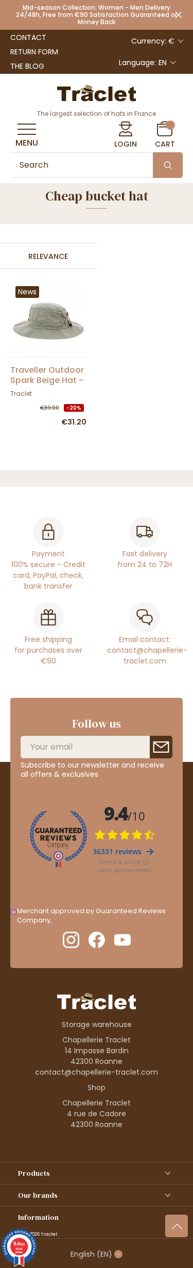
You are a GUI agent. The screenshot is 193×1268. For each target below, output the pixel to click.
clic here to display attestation (103, 920)
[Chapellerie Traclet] (96, 92)
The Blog (27, 66)
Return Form (34, 52)
